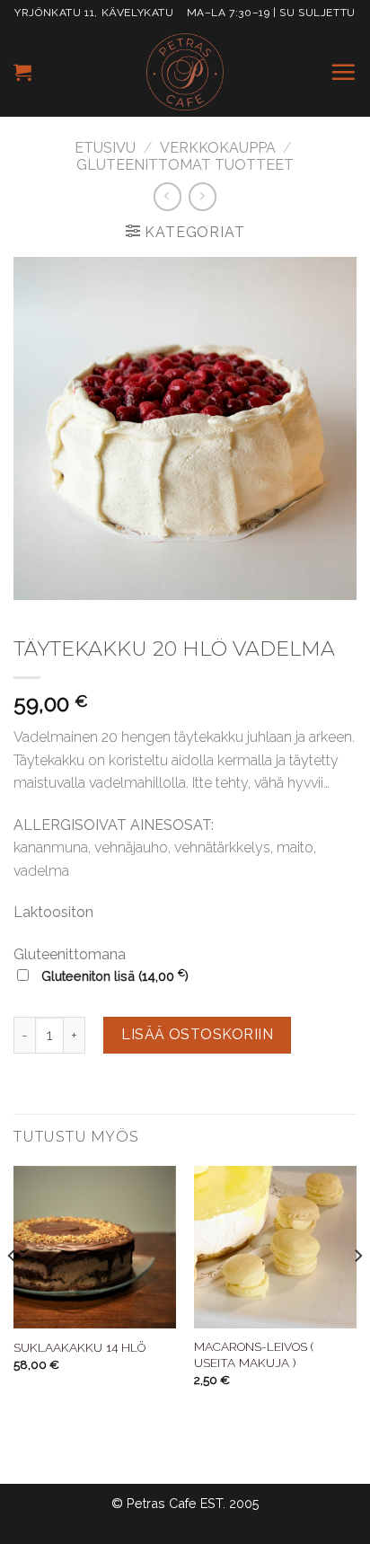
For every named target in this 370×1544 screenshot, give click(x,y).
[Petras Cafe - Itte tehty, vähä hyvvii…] (185, 72)
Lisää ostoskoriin (197, 1034)
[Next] (357, 1292)
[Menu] (343, 72)
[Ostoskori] (22, 72)
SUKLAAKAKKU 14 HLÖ (79, 1347)
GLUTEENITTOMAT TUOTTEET (185, 164)
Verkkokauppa (218, 147)
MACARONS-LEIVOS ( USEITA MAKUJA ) (253, 1354)
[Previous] (13, 1292)
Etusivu (105, 147)
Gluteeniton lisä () (113, 975)
